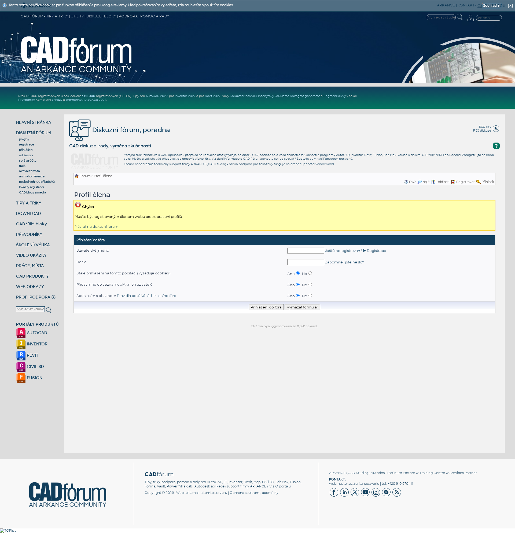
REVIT (32, 355)
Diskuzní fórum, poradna (130, 130)
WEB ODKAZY (30, 286)
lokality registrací (31, 187)
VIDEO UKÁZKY (31, 255)
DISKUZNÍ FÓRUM (33, 132)
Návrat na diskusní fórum (96, 226)
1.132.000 (88, 96)
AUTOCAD (36, 332)
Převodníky (26, 100)
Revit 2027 (212, 96)
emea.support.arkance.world (312, 164)
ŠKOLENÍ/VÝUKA (33, 244)
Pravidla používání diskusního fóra (146, 295)
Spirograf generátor (305, 96)
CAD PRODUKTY (32, 276)
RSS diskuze (482, 130)
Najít (426, 182)
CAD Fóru (250, 159)
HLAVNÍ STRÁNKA (33, 122)
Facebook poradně (337, 159)
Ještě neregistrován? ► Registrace (355, 250)
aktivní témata (29, 171)
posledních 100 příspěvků (37, 182)
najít (22, 165)
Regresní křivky (334, 96)
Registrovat (465, 182)
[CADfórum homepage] (76, 54)
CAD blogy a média (32, 192)
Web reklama (187, 493)
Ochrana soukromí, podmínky (254, 493)
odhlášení (26, 155)
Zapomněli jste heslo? (344, 262)
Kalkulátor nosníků (243, 96)
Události (443, 182)
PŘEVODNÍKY (29, 234)
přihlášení (26, 150)
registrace (26, 144)
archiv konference (32, 176)
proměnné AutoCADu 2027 (86, 100)
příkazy (57, 100)
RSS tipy (485, 127)
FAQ (412, 182)
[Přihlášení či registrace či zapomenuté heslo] (470, 18)
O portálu (283, 486)
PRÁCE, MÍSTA (30, 265)
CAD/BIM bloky (31, 223)
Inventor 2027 (185, 96)
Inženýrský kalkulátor (273, 96)
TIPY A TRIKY (28, 203)
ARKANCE (337, 473)
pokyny (24, 139)
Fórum (85, 176)
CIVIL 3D (35, 366)
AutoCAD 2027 (157, 96)
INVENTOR (36, 343)
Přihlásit (487, 182)
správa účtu (27, 160)
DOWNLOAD (28, 213)
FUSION (34, 377)
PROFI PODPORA (33, 297)
